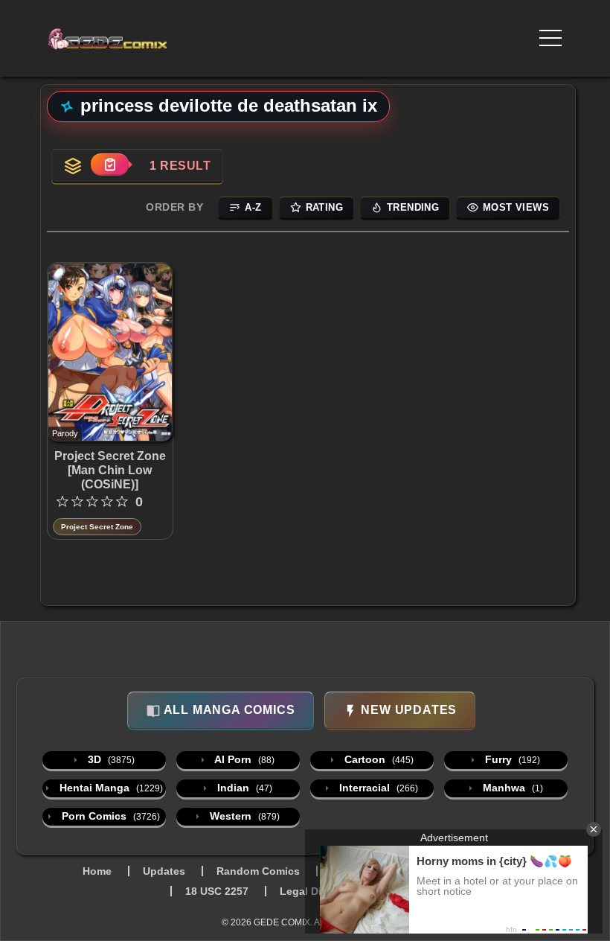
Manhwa (511, 788)
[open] (550, 38)
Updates (164, 871)
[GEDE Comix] (112, 39)
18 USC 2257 (216, 891)
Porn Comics (109, 816)
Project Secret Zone (97, 527)
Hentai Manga (110, 788)
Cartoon (377, 759)
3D (110, 759)
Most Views (516, 207)
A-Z (253, 207)
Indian (243, 788)
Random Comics (258, 871)
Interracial (377, 788)
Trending (413, 207)
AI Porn (243, 759)
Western (243, 816)
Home (97, 871)
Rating (324, 207)
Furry (511, 759)
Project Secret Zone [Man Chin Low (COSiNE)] (110, 470)
